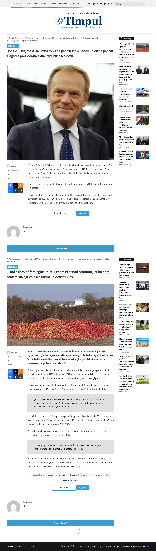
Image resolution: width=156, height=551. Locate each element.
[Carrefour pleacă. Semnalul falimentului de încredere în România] (142, 92)
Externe (53, 3)
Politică (27, 3)
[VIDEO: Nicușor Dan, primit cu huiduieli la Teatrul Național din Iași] (142, 140)
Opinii (36, 3)
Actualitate (17, 3)
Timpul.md (14, 166)
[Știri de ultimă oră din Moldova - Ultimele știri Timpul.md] (78, 20)
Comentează (60, 248)
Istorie (43, 3)
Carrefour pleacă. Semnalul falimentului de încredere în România (125, 94)
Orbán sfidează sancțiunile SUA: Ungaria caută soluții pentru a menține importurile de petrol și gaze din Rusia (126, 74)
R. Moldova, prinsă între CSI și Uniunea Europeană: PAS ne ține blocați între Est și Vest (126, 156)
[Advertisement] (134, 208)
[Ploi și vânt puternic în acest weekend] (142, 109)
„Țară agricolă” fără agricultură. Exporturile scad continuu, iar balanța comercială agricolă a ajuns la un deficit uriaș (126, 52)
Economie (63, 3)
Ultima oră (30, 38)
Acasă (11, 38)
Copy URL (82, 213)
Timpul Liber (74, 3)
